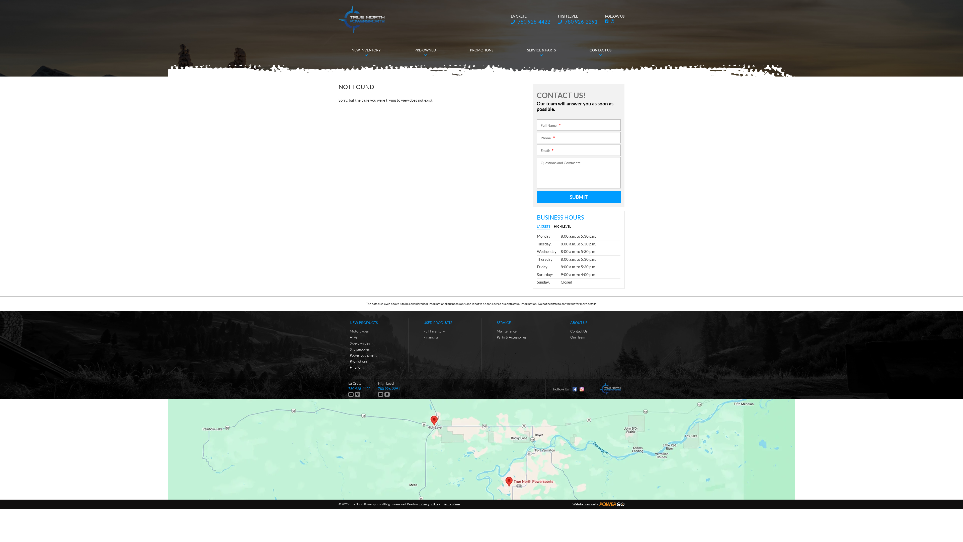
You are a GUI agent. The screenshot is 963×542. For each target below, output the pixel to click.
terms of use (452, 504)
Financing (357, 367)
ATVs (353, 337)
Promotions (359, 361)
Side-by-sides (360, 343)
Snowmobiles (360, 349)
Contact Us (578, 331)
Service (504, 323)
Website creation (584, 504)
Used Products (438, 323)
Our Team (577, 337)
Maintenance (507, 331)
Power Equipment (363, 355)
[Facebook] (575, 389)
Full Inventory (434, 331)
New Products (364, 323)
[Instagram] (582, 389)
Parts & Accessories (511, 337)
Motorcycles (359, 331)
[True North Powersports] (362, 19)
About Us (578, 323)
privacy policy (429, 504)
